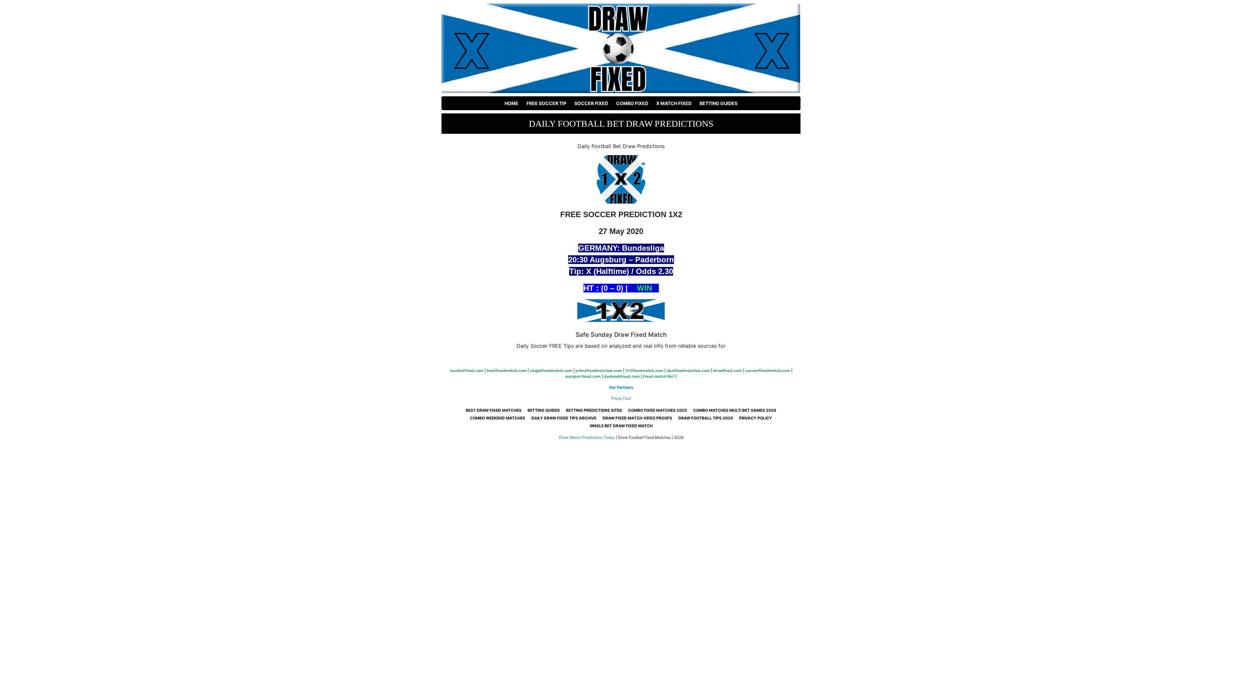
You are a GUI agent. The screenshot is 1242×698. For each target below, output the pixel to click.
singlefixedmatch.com (551, 370)
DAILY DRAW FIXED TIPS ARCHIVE (563, 418)
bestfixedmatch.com (507, 370)
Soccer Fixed (591, 103)
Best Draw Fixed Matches (493, 410)
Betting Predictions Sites (594, 410)
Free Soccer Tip (546, 103)
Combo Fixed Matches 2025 (657, 410)
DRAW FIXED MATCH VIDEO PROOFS (637, 418)
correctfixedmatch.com (767, 370)
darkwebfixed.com (622, 376)
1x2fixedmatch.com (644, 370)
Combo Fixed (632, 103)
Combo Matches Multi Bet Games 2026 (734, 410)
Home (511, 103)
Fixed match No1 (658, 376)
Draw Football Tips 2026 (705, 418)
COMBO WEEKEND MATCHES (497, 418)
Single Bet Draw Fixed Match (621, 425)
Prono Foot (621, 398)
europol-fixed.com (583, 376)
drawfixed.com (727, 370)
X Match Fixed (674, 103)
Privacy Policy (755, 418)
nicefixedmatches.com (688, 370)
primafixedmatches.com (598, 370)
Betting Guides (718, 103)
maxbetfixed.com (467, 370)
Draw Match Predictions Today (587, 437)
